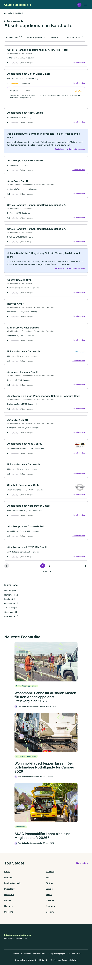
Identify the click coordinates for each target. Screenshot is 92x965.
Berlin (7, 871)
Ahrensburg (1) (11, 608)
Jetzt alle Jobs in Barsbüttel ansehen (70, 149)
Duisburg (8, 912)
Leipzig (49, 889)
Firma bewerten (78, 62)
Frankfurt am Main (12, 883)
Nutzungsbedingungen (56, 954)
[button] (79, 5)
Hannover (8, 906)
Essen (49, 894)
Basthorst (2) (10, 599)
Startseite (8, 13)
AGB (68, 954)
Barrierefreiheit (39, 954)
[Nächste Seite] (85, 565)
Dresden (50, 900)
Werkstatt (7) (56, 37)
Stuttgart (50, 883)
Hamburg (50, 871)
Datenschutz (26, 954)
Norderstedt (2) (11, 595)
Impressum (76, 954)
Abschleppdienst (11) (36, 37)
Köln (48, 877)
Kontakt (16, 954)
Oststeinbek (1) (11, 603)
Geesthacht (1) (10, 612)
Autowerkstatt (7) (75, 37)
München (8, 877)
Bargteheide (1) (11, 616)
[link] (46, 55)
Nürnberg (50, 906)
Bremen (7, 900)
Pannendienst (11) (14, 37)
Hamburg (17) (10, 590)
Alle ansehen (82, 863)
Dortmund (9, 894)
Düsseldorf (9, 889)
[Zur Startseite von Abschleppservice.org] (17, 4)
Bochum (50, 912)
